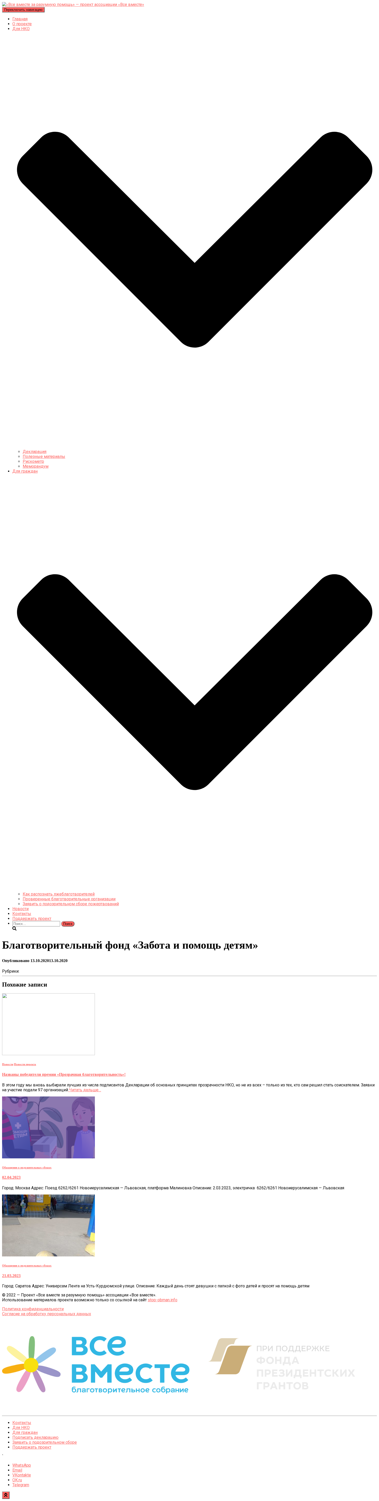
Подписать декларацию (35, 1437)
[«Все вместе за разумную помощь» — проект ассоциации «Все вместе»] (73, 4)
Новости (20, 908)
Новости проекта (25, 1064)
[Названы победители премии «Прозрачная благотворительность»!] (48, 1053)
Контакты (21, 913)
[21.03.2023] (48, 1255)
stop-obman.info (162, 1299)
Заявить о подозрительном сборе (44, 1442)
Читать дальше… (84, 1089)
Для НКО (21, 1427)
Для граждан (25, 1432)
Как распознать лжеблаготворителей (59, 894)
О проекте (22, 23)
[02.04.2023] (48, 1157)
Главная (20, 19)
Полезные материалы (44, 456)
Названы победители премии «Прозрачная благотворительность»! (64, 1074)
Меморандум (35, 466)
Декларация (34, 451)
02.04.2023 (11, 1177)
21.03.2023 (11, 1275)
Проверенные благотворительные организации (69, 899)
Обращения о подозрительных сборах (27, 1167)
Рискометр (33, 461)
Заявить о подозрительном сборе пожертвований (71, 903)
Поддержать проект (31, 918)
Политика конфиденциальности (33, 1308)
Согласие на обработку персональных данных (46, 1313)
